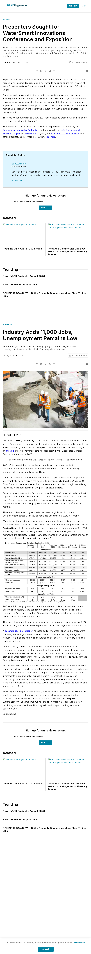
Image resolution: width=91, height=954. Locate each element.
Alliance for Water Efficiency (64, 133)
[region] (45, 946)
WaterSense (30, 133)
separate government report (19, 631)
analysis (10, 451)
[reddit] (50, 71)
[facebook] (37, 71)
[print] (87, 71)
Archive (6, 19)
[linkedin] (41, 71)
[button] (4, 6)
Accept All (45, 949)
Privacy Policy (79, 942)
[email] (54, 71)
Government (8, 324)
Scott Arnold (9, 62)
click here (50, 137)
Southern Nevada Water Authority (20, 130)
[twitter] (45, 71)
